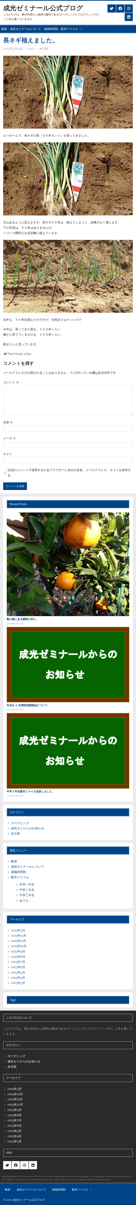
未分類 (43, 48)
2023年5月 (18, 972)
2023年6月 (18, 967)
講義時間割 (51, 29)
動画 (4, 29)
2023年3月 (18, 983)
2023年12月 (18, 935)
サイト (7, 454)
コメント (11, 382)
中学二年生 (27, 890)
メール (9, 438)
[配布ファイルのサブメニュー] (81, 29)
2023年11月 (18, 940)
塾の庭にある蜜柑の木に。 (23, 619)
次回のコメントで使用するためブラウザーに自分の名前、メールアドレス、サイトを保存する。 (69, 472)
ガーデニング (20, 823)
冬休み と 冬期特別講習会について (27, 705)
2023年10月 (19, 946)
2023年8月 (18, 956)
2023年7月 (18, 962)
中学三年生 (27, 895)
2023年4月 (18, 977)
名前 (8, 422)
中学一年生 (27, 884)
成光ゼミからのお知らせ (27, 828)
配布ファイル (69, 29)
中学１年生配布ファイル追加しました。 (31, 791)
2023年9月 (18, 951)
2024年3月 (18, 930)
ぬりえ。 (25, 900)
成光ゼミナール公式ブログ (43, 8)
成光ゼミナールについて (25, 29)
